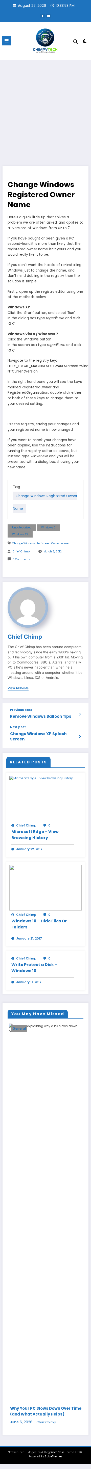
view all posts (18, 688)
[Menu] (6, 40)
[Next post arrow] (80, 737)
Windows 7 (48, 527)
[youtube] (48, 16)
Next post (18, 727)
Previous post (21, 710)
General (18, 1028)
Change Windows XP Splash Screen (38, 736)
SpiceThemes (53, 1456)
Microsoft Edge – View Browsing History (35, 835)
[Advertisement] (45, 108)
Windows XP (20, 534)
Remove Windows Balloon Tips (40, 716)
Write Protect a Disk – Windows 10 (34, 968)
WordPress (57, 1452)
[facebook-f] (42, 16)
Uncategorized (22, 527)
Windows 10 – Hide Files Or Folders (39, 924)
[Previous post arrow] (80, 714)
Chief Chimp (21, 551)
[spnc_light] (84, 42)
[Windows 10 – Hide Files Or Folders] (45, 887)
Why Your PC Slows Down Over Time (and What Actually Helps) (44, 1411)
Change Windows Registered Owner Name (40, 543)
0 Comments (21, 559)
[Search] (75, 41)
